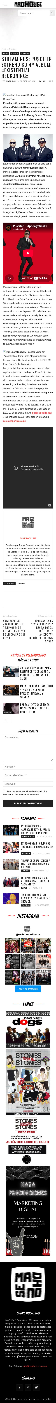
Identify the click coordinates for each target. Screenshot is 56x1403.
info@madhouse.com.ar (35, 1366)
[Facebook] (19, 1387)
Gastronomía (9, 676)
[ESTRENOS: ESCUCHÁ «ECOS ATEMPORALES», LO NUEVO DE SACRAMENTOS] (11, 881)
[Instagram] (28, 1387)
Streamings (25, 53)
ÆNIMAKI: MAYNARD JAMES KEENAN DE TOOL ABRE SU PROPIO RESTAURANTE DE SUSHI (35, 673)
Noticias (12, 49)
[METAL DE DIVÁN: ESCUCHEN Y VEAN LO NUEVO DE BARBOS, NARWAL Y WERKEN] (11, 690)
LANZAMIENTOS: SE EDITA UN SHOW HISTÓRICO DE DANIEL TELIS (35, 708)
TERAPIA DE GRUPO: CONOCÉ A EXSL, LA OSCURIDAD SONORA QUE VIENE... (35, 864)
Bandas (25, 871)
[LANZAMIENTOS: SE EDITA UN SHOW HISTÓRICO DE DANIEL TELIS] (11, 708)
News (24, 888)
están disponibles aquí (14, 421)
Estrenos (7, 694)
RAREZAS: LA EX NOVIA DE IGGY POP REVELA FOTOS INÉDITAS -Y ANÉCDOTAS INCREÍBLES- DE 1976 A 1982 (41, 631)
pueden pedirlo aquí (42, 412)
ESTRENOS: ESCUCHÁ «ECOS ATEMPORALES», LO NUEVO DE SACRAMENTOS (35, 881)
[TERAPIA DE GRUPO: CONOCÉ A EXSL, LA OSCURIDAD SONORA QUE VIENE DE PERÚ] (11, 864)
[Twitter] (36, 1387)
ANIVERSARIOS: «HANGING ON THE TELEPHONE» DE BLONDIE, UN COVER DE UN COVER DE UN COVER (14, 629)
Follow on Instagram (28, 988)
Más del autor (28, 659)
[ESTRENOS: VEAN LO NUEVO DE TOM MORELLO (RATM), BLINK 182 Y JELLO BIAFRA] (11, 847)
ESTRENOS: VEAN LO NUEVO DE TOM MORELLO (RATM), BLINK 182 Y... (37, 847)
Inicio (4, 49)
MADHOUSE (11, 81)
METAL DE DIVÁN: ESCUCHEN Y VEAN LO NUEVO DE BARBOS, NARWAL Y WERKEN (36, 691)
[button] (12, 945)
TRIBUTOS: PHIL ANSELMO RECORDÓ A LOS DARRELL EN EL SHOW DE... (36, 898)
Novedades (14, 53)
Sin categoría (28, 836)
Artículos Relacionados (28, 655)
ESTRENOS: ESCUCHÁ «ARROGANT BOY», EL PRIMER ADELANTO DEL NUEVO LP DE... (35, 829)
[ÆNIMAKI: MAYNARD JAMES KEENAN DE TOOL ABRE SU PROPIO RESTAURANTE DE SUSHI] (11, 671)
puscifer (21, 583)
